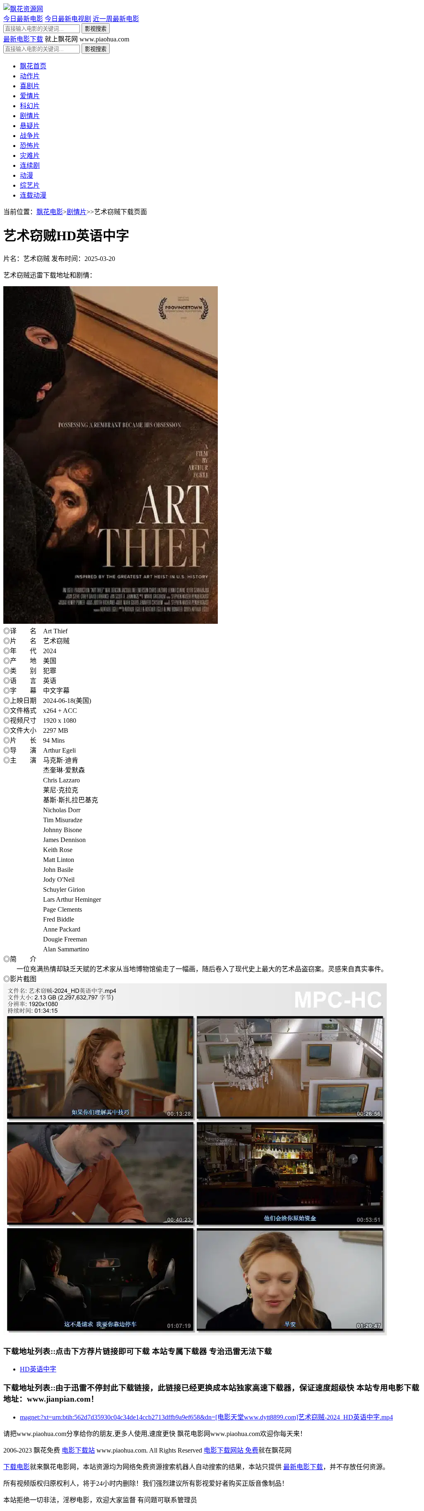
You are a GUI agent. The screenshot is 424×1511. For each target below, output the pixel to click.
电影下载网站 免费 (231, 1450)
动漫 (26, 175)
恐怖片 (30, 145)
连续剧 (30, 165)
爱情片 (30, 95)
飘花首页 (33, 66)
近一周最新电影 (116, 18)
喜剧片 (30, 85)
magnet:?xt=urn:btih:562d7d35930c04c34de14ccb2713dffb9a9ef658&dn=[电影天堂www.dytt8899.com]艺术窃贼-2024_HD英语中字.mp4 (206, 1417)
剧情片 (30, 115)
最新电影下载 (23, 39)
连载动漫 (33, 195)
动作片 (30, 76)
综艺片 (30, 185)
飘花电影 (49, 211)
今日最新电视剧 (68, 18)
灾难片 (30, 155)
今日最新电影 (23, 18)
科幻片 (30, 105)
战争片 (30, 135)
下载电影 (16, 1466)
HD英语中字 (38, 1369)
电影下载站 (78, 1450)
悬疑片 (30, 125)
